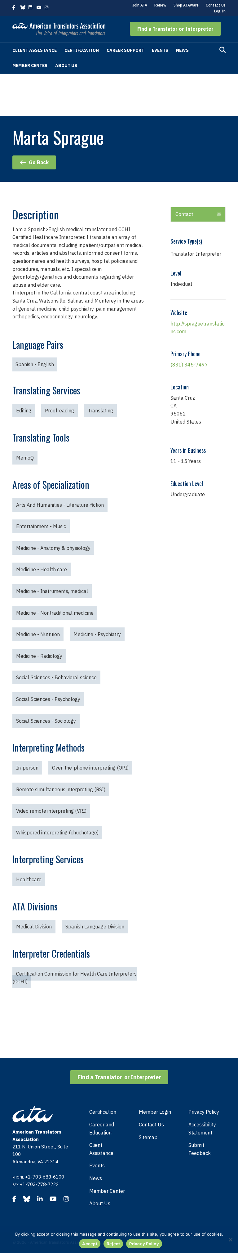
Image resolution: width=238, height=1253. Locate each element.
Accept (89, 1243)
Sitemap (148, 1137)
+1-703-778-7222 (39, 1184)
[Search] (222, 50)
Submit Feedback (199, 1149)
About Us (66, 65)
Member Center (29, 65)
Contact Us (216, 5)
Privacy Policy (203, 1112)
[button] (175, 29)
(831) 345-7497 (189, 365)
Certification (81, 50)
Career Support (125, 50)
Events (160, 50)
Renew (160, 5)
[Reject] (230, 1240)
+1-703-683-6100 (44, 1177)
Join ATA (139, 5)
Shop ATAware (186, 5)
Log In (220, 11)
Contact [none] (184, 214)
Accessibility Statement (202, 1128)
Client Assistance (34, 50)
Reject (113, 1243)
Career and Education (101, 1128)
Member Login (155, 1112)
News (182, 50)
